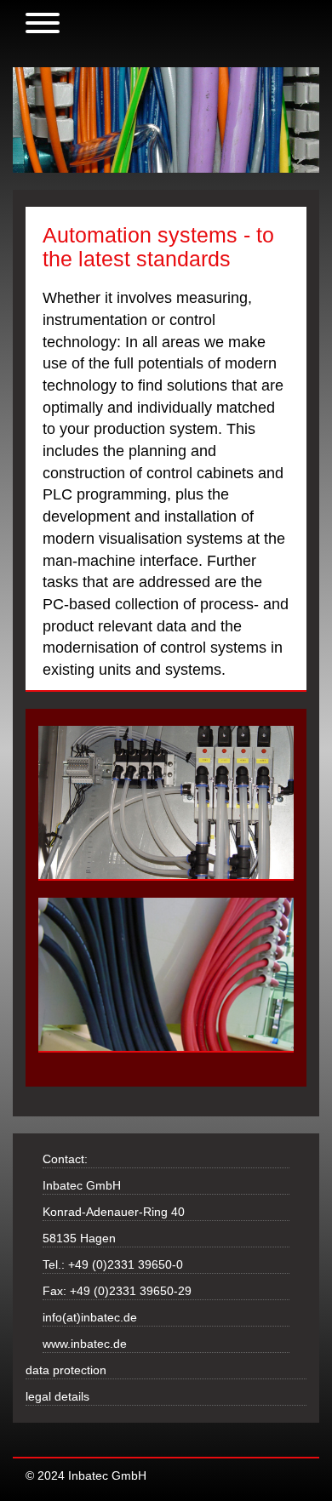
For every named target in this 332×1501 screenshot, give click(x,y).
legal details (57, 1396)
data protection (66, 1370)
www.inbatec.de (85, 1343)
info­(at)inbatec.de (90, 1317)
